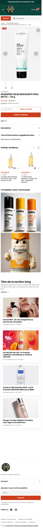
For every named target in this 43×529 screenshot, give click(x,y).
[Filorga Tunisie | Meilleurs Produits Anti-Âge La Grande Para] (21, 412)
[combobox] (28, 18)
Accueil (3, 23)
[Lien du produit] (10, 166)
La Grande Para (9, 525)
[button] (3, 9)
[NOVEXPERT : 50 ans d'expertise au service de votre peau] (21, 311)
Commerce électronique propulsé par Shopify (26, 525)
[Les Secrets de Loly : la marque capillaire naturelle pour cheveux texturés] (21, 345)
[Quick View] (14, 168)
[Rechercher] (14, 18)
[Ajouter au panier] (18, 168)
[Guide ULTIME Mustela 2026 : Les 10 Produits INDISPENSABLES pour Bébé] (21, 379)
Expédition (4, 103)
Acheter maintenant (21, 115)
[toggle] (39, 128)
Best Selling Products (12, 23)
